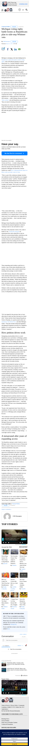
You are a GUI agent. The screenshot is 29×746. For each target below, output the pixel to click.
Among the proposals (14, 231)
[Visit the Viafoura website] (24, 675)
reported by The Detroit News (9, 321)
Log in (21, 634)
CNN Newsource (6, 41)
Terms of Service (6, 705)
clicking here (13, 624)
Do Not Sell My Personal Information (11, 711)
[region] (14, 655)
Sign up (24, 634)
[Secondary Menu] (4, 9)
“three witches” (5, 100)
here (9, 628)
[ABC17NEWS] (10, 9)
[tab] (6, 645)
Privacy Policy (14, 705)
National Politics (16, 503)
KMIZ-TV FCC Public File (14, 707)
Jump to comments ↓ (7, 509)
